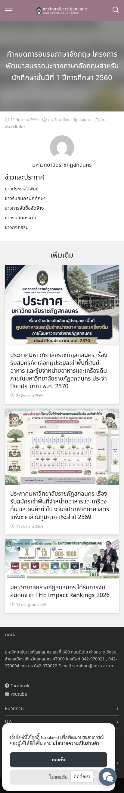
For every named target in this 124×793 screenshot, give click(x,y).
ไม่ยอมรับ (59, 777)
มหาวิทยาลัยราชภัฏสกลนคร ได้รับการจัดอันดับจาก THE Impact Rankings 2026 (60, 591)
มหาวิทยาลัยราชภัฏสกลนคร (69, 120)
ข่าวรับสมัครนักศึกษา (25, 198)
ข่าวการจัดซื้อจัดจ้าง (24, 208)
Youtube (18, 694)
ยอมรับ (58, 759)
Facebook (19, 686)
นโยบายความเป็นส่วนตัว (76, 743)
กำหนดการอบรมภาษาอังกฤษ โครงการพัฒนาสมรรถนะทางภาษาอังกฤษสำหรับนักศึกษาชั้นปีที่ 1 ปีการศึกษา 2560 (62, 66)
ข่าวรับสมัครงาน (20, 218)
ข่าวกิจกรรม (17, 227)
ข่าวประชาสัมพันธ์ (22, 189)
